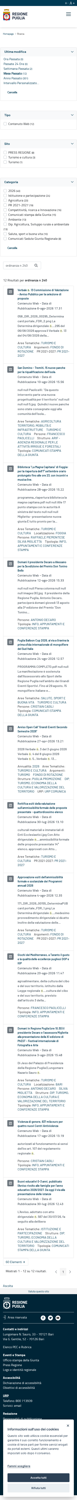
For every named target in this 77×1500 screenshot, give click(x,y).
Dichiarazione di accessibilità (22, 1383)
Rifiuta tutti (38, 1488)
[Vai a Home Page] (15, 15)
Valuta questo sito (38, 1291)
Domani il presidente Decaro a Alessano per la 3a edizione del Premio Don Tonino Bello (42, 566)
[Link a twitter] (50, 1317)
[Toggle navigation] (68, 14)
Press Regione (12, 1365)
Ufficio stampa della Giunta (21, 1360)
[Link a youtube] (57, 1317)
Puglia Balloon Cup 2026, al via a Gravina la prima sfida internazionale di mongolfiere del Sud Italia (43, 644)
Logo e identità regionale (19, 1369)
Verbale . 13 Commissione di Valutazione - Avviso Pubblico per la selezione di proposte (43, 294)
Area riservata (17, 1317)
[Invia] (36, 265)
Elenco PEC (10, 1347)
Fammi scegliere (19, 1466)
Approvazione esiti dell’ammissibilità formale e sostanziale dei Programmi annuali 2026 (40, 881)
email (17, 1405)
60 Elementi (17, 1263)
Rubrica (26, 1347)
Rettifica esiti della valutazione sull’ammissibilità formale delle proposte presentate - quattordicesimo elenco (42, 808)
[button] (38, 52)
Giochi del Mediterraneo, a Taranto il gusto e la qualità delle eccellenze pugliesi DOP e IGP (43, 959)
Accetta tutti (38, 1477)
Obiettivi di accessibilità (19, 1387)
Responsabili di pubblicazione (22, 1419)
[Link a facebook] (43, 1317)
